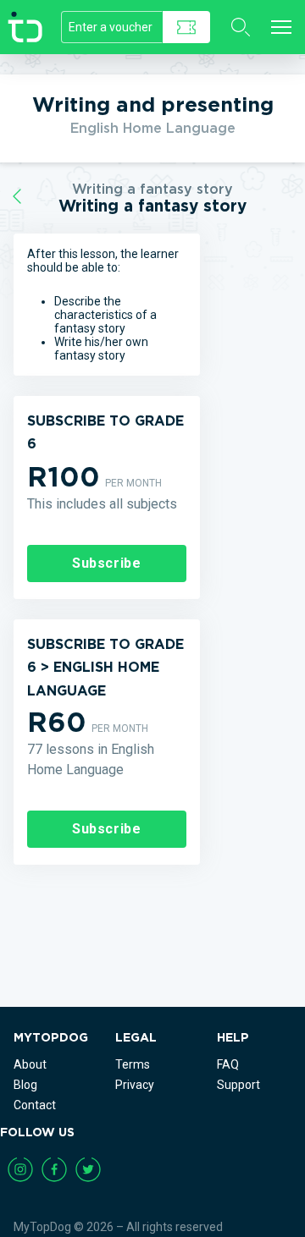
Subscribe (106, 563)
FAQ (228, 1064)
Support (238, 1084)
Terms (132, 1064)
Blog (25, 1084)
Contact (35, 1105)
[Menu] (281, 27)
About (30, 1064)
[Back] (17, 196)
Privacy (134, 1084)
